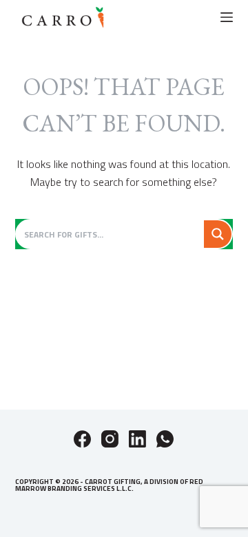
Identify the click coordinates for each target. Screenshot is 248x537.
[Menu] (226, 17)
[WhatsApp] (165, 439)
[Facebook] (82, 439)
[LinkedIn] (137, 439)
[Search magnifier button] (217, 234)
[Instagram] (109, 439)
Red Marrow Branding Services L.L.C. (109, 485)
